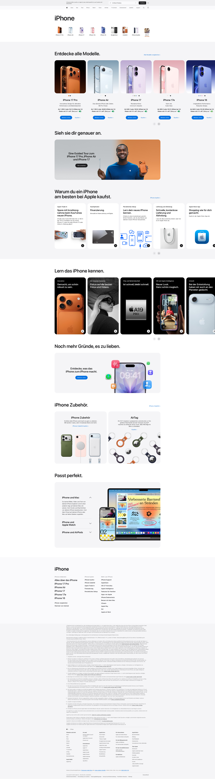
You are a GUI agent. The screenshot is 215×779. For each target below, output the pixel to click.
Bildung (134, 736)
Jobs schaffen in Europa (137, 763)
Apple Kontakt (135, 766)
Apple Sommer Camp (104, 743)
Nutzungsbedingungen (96, 776)
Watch (67, 743)
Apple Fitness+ (86, 754)
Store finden (102, 734)
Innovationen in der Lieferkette (139, 743)
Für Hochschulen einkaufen (122, 744)
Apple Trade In (102, 749)
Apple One (85, 745)
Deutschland (146, 774)
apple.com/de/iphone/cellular (118, 699)
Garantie (134, 755)
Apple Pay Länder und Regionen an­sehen (101, 715)
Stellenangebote (136, 753)
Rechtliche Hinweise (122, 776)
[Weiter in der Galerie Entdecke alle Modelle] (158, 123)
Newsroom (134, 748)
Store (67, 734)
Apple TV (85, 748)
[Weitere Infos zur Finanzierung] (103, 226)
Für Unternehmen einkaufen (122, 736)
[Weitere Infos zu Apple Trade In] (70, 226)
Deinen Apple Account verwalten (88, 735)
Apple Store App (103, 745)
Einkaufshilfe (102, 756)
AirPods (68, 747)
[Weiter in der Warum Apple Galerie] (158, 253)
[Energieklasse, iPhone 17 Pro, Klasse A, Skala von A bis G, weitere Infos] (80, 111)
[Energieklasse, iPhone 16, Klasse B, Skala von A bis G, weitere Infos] (211, 111)
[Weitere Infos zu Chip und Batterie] (136, 305)
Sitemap (130, 776)
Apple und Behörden (120, 756)
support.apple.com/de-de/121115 (103, 666)
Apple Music (85, 750)
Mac (67, 736)
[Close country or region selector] (148, 3)
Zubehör (68, 754)
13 (148, 423)
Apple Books (86, 758)
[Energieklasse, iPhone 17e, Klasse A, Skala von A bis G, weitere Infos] (179, 111)
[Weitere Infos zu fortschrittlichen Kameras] (103, 305)
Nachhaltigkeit (135, 739)
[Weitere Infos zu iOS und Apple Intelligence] (169, 305)
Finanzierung (102, 751)
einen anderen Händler (100, 770)
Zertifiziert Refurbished (104, 747)
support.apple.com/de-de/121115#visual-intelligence (89, 674)
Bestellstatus (102, 754)
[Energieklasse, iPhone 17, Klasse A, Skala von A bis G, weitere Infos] (146, 111)
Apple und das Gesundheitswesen (120, 750)
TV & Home (69, 749)
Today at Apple (102, 739)
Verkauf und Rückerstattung (109, 776)
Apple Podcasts (86, 756)
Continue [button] (142, 3)
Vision (67, 745)
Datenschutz (135, 741)
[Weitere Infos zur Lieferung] (169, 226)
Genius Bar (101, 736)
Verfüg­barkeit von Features (100, 719)
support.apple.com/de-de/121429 (134, 676)
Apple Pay (68, 761)
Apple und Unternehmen (121, 734)
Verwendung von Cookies (83, 776)
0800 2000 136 (125, 770)
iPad (67, 739)
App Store (85, 760)
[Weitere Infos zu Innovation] (70, 305)
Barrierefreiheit (135, 734)
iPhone (68, 741)
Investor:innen (135, 757)
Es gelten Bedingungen (107, 721)
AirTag (67, 751)
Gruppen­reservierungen (104, 741)
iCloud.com (85, 740)
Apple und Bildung (120, 742)
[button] (123, 3)
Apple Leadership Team (137, 751)
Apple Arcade (86, 752)
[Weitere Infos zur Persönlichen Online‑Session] (136, 226)
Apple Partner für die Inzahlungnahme (130, 643)
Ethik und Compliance (137, 759)
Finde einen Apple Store (86, 770)
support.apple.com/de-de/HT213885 (112, 687)
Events (133, 761)
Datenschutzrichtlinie (71, 776)
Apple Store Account (87, 738)
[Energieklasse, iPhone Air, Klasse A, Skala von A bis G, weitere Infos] (113, 111)
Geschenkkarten (70, 756)
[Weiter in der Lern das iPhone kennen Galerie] (158, 338)
